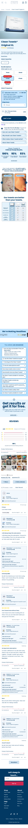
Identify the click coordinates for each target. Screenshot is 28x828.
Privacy (16, 818)
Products (8, 9)
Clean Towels (7, 792)
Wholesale (19, 796)
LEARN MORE (13, 415)
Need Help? (6, 805)
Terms (7, 818)
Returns (20, 818)
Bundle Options (6, 67)
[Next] (26, 25)
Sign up (14, 783)
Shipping (12, 818)
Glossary (6, 808)
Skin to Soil (19, 803)
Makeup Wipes (7, 799)
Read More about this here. (11, 354)
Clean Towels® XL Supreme (12, 724)
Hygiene (6, 794)
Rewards (19, 801)
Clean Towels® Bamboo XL (12, 631)
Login (5, 803)
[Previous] (2, 25)
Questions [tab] (16, 478)
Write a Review (21, 482)
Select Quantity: (6, 59)
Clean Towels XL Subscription (12, 524)
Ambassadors (20, 799)
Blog (18, 805)
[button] (7, 48)
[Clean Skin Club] (14, 2)
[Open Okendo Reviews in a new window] (7, 475)
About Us (19, 794)
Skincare (6, 796)
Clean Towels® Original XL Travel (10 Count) (16, 601)
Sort (11, 487)
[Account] (23, 2)
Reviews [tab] (5, 478)
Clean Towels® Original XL (12, 498)
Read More (4, 56)
